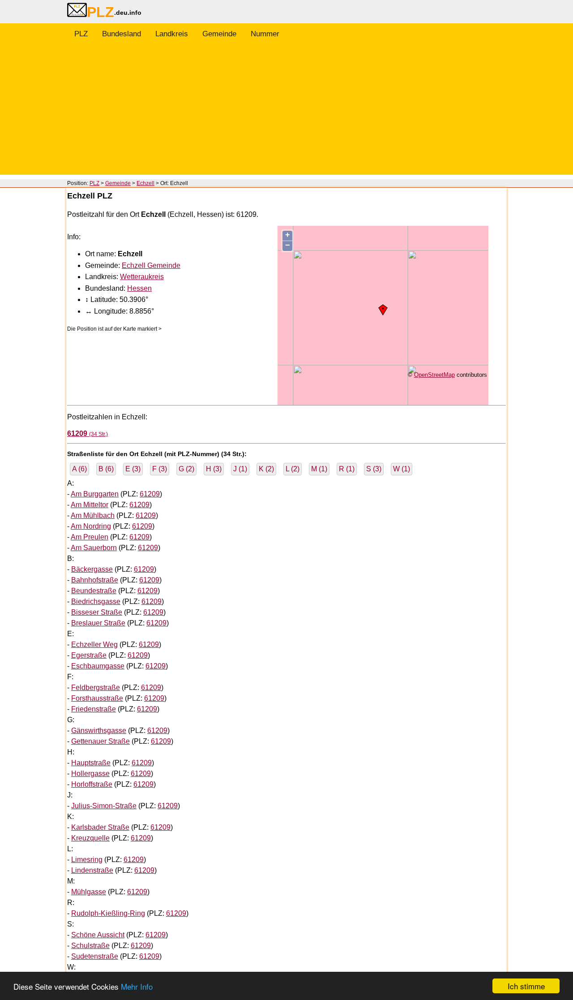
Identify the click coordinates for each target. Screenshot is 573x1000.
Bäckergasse (92, 569)
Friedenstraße (93, 709)
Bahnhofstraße (94, 580)
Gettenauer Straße (100, 741)
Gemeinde (219, 34)
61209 (150, 494)
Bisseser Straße (96, 612)
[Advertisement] (286, 112)
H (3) (214, 469)
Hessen (139, 288)
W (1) (401, 469)
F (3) (159, 469)
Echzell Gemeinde (151, 265)
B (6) (106, 469)
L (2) (292, 469)
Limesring (87, 859)
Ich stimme (526, 985)
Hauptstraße (91, 763)
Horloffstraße (91, 784)
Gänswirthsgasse (98, 730)
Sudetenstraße (94, 956)
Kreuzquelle (90, 838)
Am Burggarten (95, 494)
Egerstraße (89, 655)
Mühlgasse (88, 892)
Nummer (265, 34)
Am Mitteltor (89, 505)
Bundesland (121, 34)
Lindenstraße (92, 870)
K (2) (266, 469)
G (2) (186, 469)
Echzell (145, 183)
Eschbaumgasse (97, 666)
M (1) (319, 469)
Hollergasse (90, 773)
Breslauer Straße (98, 623)
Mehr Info (137, 986)
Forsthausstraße (97, 698)
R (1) (347, 469)
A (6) (79, 469)
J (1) (240, 469)
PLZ (81, 34)
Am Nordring (91, 526)
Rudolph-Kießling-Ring (108, 913)
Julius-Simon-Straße (104, 806)
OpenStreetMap (434, 374)
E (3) (133, 469)
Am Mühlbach (93, 515)
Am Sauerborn (94, 548)
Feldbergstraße (95, 687)
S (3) (373, 469)
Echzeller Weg (94, 644)
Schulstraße (90, 945)
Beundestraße (93, 591)
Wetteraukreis (142, 276)
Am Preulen (89, 537)
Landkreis (171, 34)
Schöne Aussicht (97, 935)
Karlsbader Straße (100, 827)
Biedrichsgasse (95, 601)
